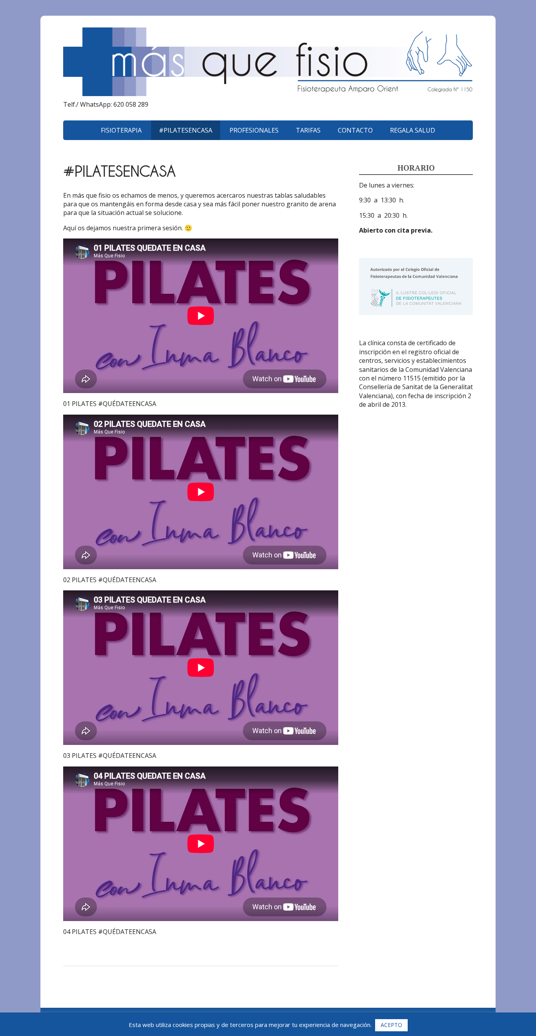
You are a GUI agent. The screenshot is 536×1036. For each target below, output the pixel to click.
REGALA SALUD (412, 130)
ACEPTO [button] (391, 1025)
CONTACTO (355, 130)
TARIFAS (308, 130)
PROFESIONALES (254, 130)
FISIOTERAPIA (121, 130)
